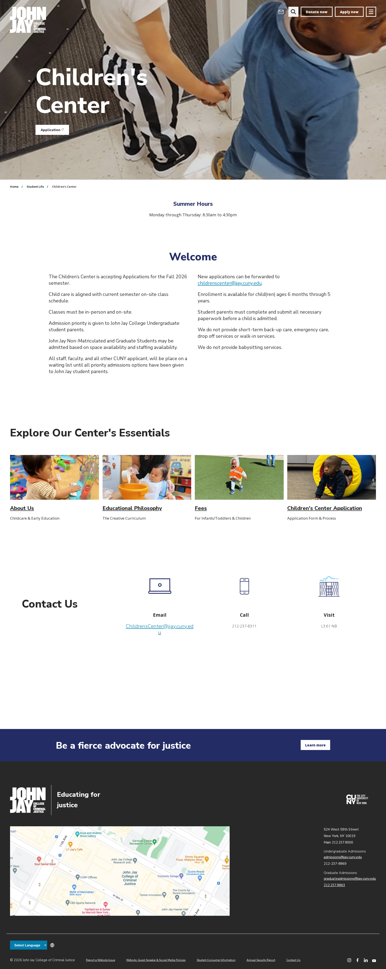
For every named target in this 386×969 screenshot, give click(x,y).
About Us (22, 508)
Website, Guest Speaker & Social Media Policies (156, 960)
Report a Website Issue (100, 960)
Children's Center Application (324, 508)
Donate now (316, 12)
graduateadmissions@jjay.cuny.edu (350, 878)
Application (55, 131)
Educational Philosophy (132, 508)
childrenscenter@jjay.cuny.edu (230, 283)
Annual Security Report (261, 960)
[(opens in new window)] (357, 803)
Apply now (349, 12)
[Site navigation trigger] (371, 12)
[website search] (293, 12)
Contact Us (293, 960)
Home (14, 187)
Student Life (35, 187)
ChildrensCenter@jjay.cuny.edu (159, 629)
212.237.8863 (334, 885)
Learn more (315, 745)
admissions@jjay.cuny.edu (343, 857)
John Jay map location (120, 871)
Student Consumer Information (216, 960)
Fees (201, 508)
